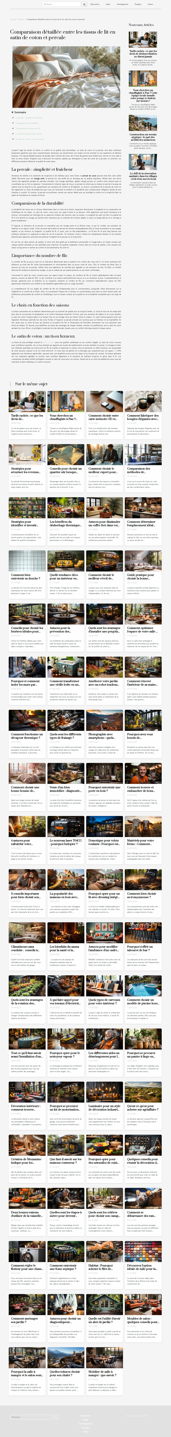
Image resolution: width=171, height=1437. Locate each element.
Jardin (108, 4)
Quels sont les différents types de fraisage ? (65, 736)
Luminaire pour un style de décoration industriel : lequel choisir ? (104, 1109)
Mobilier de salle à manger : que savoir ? (102, 1373)
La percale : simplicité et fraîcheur (29, 117)
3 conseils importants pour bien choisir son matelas (25, 897)
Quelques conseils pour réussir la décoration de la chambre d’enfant (142, 1162)
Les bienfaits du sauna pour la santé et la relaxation (64, 950)
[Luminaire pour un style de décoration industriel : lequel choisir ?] (104, 1091)
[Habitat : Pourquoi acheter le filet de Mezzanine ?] (104, 1251)
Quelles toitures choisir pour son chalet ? (65, 1373)
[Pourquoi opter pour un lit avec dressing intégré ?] (104, 879)
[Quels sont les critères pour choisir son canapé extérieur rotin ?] (104, 1198)
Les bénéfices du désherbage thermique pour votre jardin (65, 525)
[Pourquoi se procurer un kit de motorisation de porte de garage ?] (65, 1091)
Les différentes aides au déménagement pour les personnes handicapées (104, 1056)
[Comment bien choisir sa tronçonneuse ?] (143, 879)
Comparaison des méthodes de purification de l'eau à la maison (142, 474)
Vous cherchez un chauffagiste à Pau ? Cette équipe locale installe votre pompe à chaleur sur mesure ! (143, 95)
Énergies (138, 4)
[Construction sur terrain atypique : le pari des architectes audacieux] (143, 123)
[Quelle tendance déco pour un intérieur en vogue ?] (65, 560)
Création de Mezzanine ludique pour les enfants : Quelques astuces (26, 1164)
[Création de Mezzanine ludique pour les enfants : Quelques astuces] (27, 1145)
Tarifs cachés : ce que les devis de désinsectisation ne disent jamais (143, 54)
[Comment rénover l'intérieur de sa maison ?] (143, 666)
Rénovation (94, 4)
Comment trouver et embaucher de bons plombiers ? (140, 791)
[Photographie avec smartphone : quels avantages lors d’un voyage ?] (104, 720)
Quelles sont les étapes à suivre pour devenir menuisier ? (66, 1216)
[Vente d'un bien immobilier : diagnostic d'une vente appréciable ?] (65, 773)
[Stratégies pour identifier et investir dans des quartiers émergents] (27, 507)
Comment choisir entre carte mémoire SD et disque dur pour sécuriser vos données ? (104, 421)
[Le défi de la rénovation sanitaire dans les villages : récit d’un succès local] (143, 162)
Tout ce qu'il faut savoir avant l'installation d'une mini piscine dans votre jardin (26, 1058)
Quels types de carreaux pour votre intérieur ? (104, 1001)
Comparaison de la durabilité (26, 123)
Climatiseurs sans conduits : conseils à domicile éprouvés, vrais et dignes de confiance (27, 952)
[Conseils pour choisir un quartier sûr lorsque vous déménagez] (65, 454)
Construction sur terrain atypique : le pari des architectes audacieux (143, 137)
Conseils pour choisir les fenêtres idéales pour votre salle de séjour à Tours (27, 633)
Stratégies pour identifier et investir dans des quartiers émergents (24, 527)
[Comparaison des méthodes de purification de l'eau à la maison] (143, 454)
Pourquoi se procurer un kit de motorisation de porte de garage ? (64, 1109)
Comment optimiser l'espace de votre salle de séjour (143, 631)
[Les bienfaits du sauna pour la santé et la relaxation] (65, 932)
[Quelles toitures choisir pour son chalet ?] (65, 1357)
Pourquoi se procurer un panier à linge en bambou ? (141, 1056)
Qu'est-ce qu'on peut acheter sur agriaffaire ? (142, 1107)
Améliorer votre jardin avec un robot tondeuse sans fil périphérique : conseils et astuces (104, 686)
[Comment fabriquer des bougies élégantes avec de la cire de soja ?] (143, 401)
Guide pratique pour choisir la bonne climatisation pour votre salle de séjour (142, 580)
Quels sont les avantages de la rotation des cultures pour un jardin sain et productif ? (27, 1005)
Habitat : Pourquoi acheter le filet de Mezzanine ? (101, 1269)
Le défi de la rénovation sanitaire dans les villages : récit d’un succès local (143, 176)
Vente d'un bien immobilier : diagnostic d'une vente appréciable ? (65, 793)
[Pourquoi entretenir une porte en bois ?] (104, 773)
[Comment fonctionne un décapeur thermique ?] (27, 720)
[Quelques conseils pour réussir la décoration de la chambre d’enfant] (143, 1145)
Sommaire (20, 112)
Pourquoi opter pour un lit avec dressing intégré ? (104, 897)
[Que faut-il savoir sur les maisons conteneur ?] (65, 1145)
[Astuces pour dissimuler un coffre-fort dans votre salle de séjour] (104, 507)
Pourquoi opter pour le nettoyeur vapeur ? (65, 1054)
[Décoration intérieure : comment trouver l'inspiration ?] (27, 1091)
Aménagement (122, 4)
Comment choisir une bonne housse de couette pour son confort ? (25, 793)
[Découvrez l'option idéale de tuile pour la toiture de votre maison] (143, 1251)
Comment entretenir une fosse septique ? (63, 1267)
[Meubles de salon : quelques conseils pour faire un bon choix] (143, 1304)
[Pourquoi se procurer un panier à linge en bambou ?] (143, 1038)
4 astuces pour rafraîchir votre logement (21, 844)
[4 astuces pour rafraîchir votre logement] (27, 826)
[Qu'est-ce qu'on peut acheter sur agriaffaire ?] (143, 1091)
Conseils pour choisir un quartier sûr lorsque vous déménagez (66, 472)
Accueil (13, 19)
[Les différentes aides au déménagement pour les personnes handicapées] (104, 1038)
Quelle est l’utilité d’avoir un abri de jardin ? (104, 1320)
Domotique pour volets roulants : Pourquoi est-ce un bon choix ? (104, 844)
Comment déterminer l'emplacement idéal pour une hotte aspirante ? (141, 527)
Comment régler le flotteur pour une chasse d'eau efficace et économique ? (27, 1271)
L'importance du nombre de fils (27, 128)
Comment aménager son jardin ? (24, 1320)
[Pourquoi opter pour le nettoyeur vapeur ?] (65, 1038)
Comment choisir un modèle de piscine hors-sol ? (142, 1003)
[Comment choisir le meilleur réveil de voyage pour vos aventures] (104, 560)
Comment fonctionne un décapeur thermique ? (27, 736)
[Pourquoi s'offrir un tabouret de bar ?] (143, 932)
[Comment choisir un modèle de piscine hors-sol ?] (143, 985)
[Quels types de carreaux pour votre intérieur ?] (104, 985)
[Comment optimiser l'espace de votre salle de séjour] (143, 613)
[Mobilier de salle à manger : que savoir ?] (104, 1357)
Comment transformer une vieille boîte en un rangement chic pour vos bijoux (64, 686)
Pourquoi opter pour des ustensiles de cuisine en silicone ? (105, 1162)
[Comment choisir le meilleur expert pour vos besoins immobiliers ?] (104, 454)
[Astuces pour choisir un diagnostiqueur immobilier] (65, 1304)
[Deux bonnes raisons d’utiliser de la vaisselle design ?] (27, 1198)
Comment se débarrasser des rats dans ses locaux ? (140, 1216)
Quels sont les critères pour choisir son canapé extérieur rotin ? (104, 1216)
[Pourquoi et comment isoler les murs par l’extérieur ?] (27, 666)
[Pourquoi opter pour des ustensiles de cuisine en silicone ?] (104, 1145)
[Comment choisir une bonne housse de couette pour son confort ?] (27, 773)
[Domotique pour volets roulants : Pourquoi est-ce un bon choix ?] (104, 826)
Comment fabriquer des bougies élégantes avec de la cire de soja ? (143, 419)
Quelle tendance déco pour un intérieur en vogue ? (64, 578)
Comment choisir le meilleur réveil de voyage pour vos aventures (101, 580)
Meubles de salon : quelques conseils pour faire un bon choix (142, 1322)
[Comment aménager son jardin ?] (27, 1304)
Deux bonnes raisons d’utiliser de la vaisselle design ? (26, 1216)
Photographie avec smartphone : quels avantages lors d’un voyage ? (101, 740)
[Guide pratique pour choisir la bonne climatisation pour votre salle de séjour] (143, 560)
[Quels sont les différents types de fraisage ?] (65, 720)
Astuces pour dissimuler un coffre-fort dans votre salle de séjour (105, 525)
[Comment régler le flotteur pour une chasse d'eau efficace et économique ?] (27, 1251)
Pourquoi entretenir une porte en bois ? (104, 789)
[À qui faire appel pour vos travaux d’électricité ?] (65, 985)
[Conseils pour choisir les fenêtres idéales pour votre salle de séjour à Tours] (27, 613)
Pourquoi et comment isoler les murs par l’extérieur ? (25, 684)
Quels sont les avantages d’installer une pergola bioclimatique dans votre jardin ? (104, 633)
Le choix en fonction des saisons (28, 133)
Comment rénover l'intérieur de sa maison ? (142, 684)
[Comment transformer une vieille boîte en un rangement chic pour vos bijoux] (65, 666)
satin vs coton (49, 342)
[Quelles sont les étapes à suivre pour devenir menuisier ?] (65, 1198)
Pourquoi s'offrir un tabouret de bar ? (140, 948)
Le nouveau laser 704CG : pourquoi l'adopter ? (66, 842)
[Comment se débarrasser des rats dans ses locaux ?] (143, 1198)
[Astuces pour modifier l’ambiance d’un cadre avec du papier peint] (104, 932)
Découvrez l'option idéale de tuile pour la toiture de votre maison (142, 1269)
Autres (150, 4)
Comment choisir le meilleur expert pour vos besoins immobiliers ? (104, 474)
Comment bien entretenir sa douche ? (25, 576)
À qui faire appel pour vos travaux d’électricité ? (65, 1003)
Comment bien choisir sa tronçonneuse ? (141, 895)
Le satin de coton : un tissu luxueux (29, 139)
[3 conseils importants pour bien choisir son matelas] (27, 879)
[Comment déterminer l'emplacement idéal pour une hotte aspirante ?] (143, 507)
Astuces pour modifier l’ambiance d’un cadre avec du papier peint (103, 950)
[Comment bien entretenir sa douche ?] (27, 560)
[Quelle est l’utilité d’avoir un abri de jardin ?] (104, 1304)
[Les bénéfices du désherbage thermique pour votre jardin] (65, 507)
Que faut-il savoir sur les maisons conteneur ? (65, 1161)
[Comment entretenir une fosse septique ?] (65, 1251)
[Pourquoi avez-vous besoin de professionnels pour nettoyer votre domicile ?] (143, 720)
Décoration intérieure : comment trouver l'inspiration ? (26, 1109)
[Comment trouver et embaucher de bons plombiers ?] (143, 773)
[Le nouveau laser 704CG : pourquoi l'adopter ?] (65, 826)
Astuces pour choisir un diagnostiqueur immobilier (65, 1322)
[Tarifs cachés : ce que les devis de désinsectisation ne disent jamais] (143, 40)
